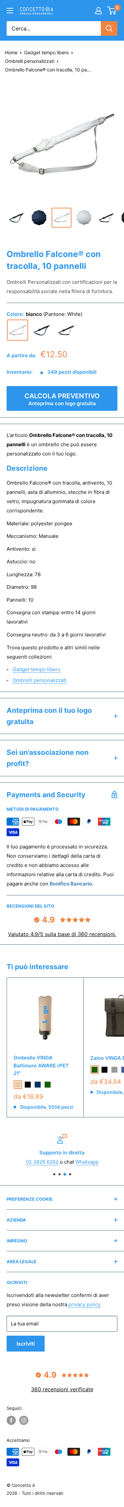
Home (11, 52)
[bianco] (17, 330)
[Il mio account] (98, 10)
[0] (112, 11)
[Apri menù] (10, 10)
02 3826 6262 (42, 1162)
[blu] (42, 330)
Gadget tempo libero (46, 52)
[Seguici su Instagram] (23, 1420)
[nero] (66, 330)
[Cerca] (109, 28)
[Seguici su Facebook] (11, 1420)
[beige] (18, 1085)
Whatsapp (87, 1162)
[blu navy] (38, 1085)
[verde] (48, 1085)
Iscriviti (26, 1343)
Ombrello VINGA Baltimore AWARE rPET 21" (41, 1065)
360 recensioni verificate (62, 1389)
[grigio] (114, 1070)
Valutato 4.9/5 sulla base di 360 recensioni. (62, 934)
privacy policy (84, 1304)
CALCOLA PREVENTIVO (62, 399)
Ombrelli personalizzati (29, 61)
